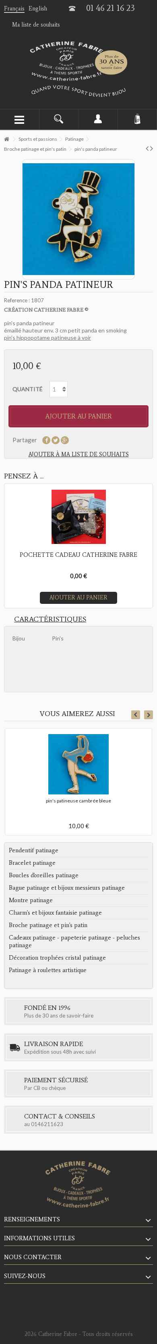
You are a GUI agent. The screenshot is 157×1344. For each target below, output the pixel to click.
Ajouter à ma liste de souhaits (79, 454)
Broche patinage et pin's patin (48, 925)
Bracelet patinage (32, 862)
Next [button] (148, 714)
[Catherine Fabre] (78, 61)
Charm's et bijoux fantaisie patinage (55, 912)
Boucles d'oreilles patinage (43, 875)
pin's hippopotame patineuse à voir (47, 337)
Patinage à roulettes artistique (48, 970)
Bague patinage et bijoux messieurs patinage (67, 887)
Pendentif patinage (33, 850)
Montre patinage (31, 900)
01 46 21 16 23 (110, 8)
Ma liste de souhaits (36, 24)
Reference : (17, 300)
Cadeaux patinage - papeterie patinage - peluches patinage (74, 941)
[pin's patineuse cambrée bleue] (78, 764)
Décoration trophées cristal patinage (57, 957)
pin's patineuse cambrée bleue (78, 801)
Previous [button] (135, 714)
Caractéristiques (50, 619)
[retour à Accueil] (6, 139)
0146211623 (47, 1124)
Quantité (27, 389)
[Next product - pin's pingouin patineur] (151, 148)
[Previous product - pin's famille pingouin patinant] (147, 148)
